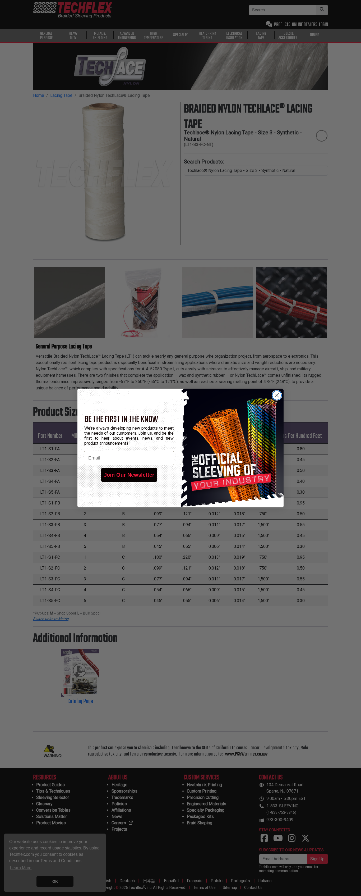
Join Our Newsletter (129, 475)
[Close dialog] (276, 395)
